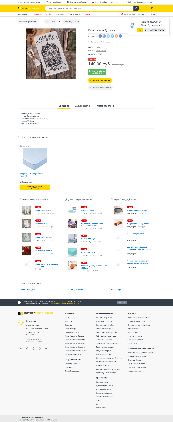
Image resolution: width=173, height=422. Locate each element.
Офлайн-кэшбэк (133, 329)
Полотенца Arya (88, 239)
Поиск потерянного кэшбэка (138, 317)
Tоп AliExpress (75, 14)
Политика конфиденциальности (140, 353)
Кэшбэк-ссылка (82, 105)
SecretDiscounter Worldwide (75, 351)
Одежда (99, 400)
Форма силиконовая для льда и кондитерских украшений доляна (138, 262)
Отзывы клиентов (72, 332)
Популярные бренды (104, 351)
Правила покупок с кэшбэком (138, 325)
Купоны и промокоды (73, 354)
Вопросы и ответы (134, 336)
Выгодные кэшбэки (103, 354)
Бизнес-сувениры (134, 371)
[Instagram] (40, 349)
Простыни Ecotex (88, 252)
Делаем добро (129, 14)
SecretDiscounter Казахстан (75, 347)
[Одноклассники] (33, 349)
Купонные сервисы (103, 389)
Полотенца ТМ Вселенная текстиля (46, 265)
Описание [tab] (64, 105)
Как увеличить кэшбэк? (105, 325)
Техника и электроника (105, 397)
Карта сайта (132, 343)
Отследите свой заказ (78, 2)
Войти (130, 2)
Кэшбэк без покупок (104, 321)
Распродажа (37, 14)
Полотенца (116, 289)
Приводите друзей (148, 14)
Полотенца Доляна (43, 237)
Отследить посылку (104, 339)
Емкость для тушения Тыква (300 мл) (94, 267)
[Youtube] (46, 349)
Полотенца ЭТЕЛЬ (43, 224)
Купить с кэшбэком (101, 80)
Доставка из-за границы (105, 329)
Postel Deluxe (101, 51)
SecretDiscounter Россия (74, 336)
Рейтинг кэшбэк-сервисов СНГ (108, 362)
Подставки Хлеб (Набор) (138, 224)
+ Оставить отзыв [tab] (104, 105)
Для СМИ (68, 367)
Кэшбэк (48, 14)
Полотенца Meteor (43, 210)
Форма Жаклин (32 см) (137, 210)
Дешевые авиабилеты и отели (108, 369)
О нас (67, 317)
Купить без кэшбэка (102, 87)
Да (140, 30)
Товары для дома (27, 289)
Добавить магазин (72, 364)
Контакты (68, 321)
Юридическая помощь (136, 364)
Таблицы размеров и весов (107, 336)
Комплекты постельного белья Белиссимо (92, 225)
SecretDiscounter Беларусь (75, 343)
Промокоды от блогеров (106, 373)
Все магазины (101, 408)
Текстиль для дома (74, 289)
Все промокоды (102, 382)
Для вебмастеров (72, 371)
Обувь (98, 404)
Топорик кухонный (135, 234)
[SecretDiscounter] (28, 8)
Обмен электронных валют (107, 332)
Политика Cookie (134, 360)
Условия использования (137, 356)
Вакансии (68, 325)
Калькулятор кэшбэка (136, 321)
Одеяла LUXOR (87, 210)
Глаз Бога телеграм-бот (137, 367)
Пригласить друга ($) (104, 317)
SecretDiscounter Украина (75, 339)
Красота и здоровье (104, 393)
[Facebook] (27, 349)
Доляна (97, 47)
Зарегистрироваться (145, 2)
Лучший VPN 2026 (103, 365)
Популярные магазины (105, 347)
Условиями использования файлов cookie (65, 303)
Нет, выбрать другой (154, 30)
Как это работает (55, 2)
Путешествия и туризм (105, 386)
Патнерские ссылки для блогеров (109, 358)
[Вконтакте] (21, 349)
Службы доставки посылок (106, 343)
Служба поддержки (135, 339)
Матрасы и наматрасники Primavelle (31, 175)
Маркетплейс (132, 332)
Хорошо (122, 302)
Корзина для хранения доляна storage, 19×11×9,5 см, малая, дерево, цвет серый (140, 248)
